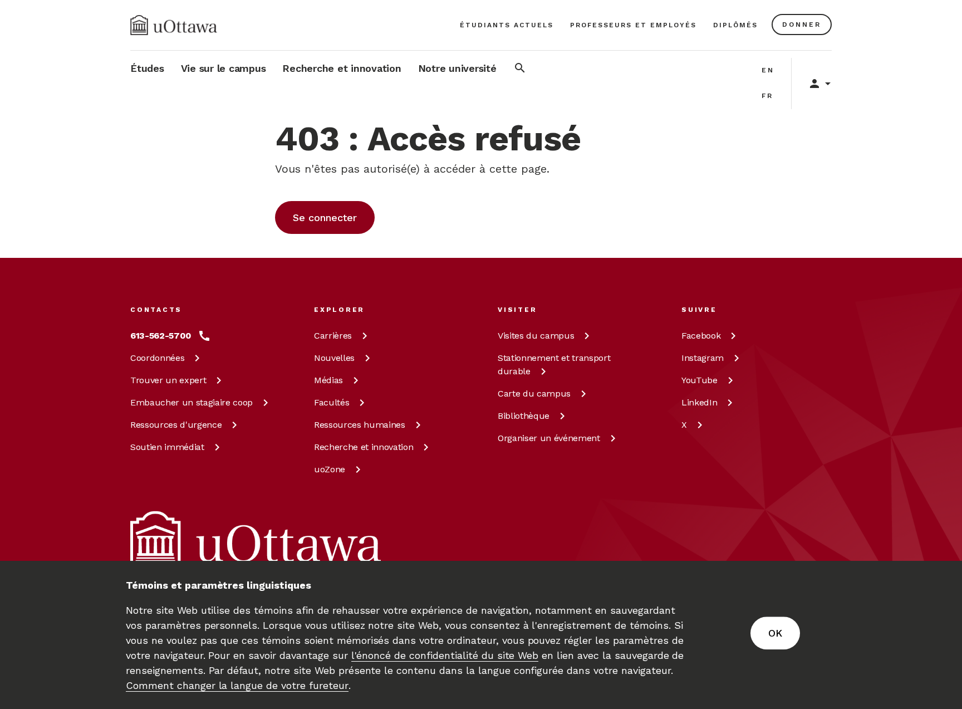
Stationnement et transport (554, 364)
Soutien (167, 447)
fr (767, 96)
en (768, 70)
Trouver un (168, 380)
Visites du (536, 335)
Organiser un (549, 438)
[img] (173, 25)
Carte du (534, 393)
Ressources (176, 424)
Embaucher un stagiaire (191, 402)
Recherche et (363, 447)
